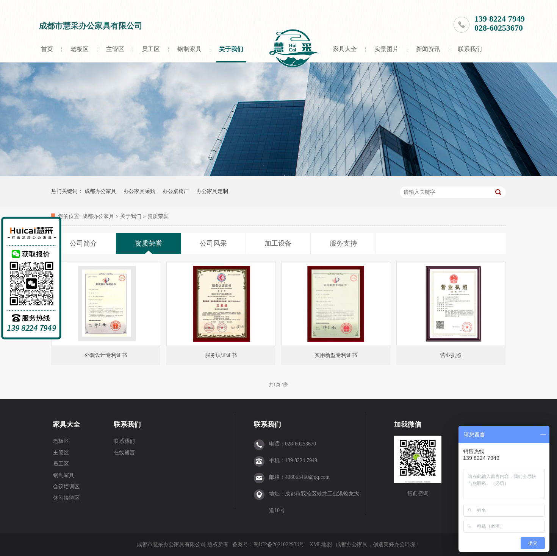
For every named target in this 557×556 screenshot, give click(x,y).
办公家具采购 (139, 191)
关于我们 (231, 49)
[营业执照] (451, 304)
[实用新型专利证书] (335, 304)
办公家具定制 (212, 191)
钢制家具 (189, 49)
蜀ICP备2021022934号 (278, 544)
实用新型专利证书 (335, 355)
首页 (47, 49)
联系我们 (470, 49)
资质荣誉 (158, 216)
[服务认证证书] (221, 304)
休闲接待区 (66, 498)
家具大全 (345, 49)
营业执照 (451, 355)
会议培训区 (66, 486)
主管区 (115, 49)
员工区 (151, 49)
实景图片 (386, 49)
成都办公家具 (100, 191)
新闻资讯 (428, 49)
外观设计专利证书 (105, 355)
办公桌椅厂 (176, 191)
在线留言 (124, 452)
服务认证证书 (221, 355)
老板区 (79, 49)
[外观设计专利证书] (105, 304)
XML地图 (321, 544)
